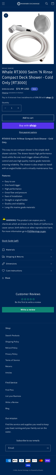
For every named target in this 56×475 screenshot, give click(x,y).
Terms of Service (12, 360)
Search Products (12, 335)
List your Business (13, 396)
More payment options (28, 132)
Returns (8, 366)
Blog (7, 408)
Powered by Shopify (37, 470)
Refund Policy (11, 348)
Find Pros (9, 390)
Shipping (5, 93)
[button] (3, 4)
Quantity (5, 102)
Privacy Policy (11, 354)
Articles (8, 372)
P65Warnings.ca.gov (36, 231)
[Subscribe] (47, 448)
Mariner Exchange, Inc (24, 470)
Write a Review (11, 402)
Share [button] (7, 278)
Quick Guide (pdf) (10, 241)
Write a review (28, 309)
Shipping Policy (12, 341)
